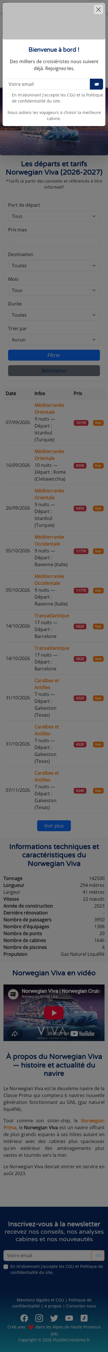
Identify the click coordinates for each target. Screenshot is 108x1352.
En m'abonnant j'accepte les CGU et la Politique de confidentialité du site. (57, 98)
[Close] (98, 9)
